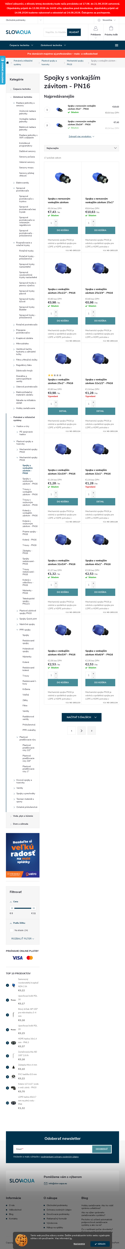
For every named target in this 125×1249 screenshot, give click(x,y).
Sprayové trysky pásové (26, 292)
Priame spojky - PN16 (30, 533)
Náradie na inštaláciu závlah (26, 401)
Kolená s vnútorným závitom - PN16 (30, 524)
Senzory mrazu (26, 167)
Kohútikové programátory (25, 144)
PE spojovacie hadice (26, 433)
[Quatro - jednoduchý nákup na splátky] (22, 855)
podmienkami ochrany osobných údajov (60, 1156)
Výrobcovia (52, 1223)
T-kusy (26, 675)
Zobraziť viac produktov (80, 136)
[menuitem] (21, 45)
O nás (12, 1205)
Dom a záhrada (20, 823)
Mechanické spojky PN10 (28, 450)
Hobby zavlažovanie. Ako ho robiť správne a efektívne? (97, 1207)
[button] (56, 221)
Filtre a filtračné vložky (26, 359)
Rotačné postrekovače (26, 324)
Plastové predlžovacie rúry (28, 738)
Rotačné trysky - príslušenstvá (27, 257)
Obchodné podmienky (15, 20)
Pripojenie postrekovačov (23, 331)
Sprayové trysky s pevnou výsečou (27, 284)
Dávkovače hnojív (24, 370)
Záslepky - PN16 (27, 552)
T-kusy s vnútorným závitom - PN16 (30, 502)
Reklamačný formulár (57, 1219)
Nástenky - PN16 (28, 592)
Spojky (26, 635)
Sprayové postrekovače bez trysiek (27, 209)
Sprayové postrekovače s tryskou (26, 199)
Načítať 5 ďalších (79, 717)
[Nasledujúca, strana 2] (81, 730)
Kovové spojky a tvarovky (24, 781)
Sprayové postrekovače (22, 189)
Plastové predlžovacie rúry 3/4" (28, 758)
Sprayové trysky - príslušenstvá (27, 316)
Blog (11, 1214)
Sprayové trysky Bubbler (26, 308)
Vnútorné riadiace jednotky (27, 112)
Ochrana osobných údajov (59, 1210)
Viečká (26, 694)
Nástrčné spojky (27, 624)
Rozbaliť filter (21, 938)
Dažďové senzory (27, 151)
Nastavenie (79, 1243)
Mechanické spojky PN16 (28, 459)
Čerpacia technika (22, 89)
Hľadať (74, 32)
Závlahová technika (22, 97)
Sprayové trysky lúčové (26, 300)
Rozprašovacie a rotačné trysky (24, 244)
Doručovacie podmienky (58, 1214)
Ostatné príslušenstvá (26, 807)
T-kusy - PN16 (29, 545)
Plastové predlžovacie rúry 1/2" (28, 748)
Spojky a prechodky (25, 793)
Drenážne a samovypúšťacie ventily (23, 379)
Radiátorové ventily (28, 718)
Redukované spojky (28, 642)
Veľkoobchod (15, 1210)
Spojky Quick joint (28, 618)
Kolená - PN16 (29, 539)
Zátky (25, 700)
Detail (63, 411)
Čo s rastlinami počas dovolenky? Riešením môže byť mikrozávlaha (97, 1231)
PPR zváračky (29, 730)
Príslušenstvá (29, 724)
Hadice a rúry (22, 426)
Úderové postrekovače (26, 386)
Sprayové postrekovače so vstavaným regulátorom (27, 221)
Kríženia (26, 689)
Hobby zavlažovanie (25, 408)
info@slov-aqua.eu (58, 1183)
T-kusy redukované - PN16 (29, 572)
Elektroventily (22, 182)
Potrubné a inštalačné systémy (24, 419)
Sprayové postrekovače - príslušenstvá (26, 233)
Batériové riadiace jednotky (27, 128)
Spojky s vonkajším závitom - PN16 (28, 469)
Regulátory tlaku (24, 365)
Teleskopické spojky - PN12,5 (28, 601)
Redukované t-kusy (30, 682)
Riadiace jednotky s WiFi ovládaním (28, 136)
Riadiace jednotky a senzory (25, 104)
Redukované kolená (28, 669)
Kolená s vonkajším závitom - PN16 (30, 513)
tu (71, 1238)
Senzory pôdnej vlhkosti (26, 174)
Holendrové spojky (28, 650)
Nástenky (27, 656)
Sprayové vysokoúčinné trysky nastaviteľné (28, 275)
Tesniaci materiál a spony (25, 800)
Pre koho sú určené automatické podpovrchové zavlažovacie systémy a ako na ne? (96, 1222)
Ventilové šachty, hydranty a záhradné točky (26, 352)
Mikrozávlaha (22, 343)
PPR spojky (25, 629)
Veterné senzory (27, 162)
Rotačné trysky (26, 250)
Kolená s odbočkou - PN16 (28, 582)
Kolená (26, 662)
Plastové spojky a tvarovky (24, 442)
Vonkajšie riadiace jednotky (27, 120)
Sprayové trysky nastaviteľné (26, 265)
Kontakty (13, 1219)
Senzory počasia (27, 156)
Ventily (26, 711)
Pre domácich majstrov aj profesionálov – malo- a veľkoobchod (62, 53)
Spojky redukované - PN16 (29, 561)
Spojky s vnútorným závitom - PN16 (30, 481)
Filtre (25, 705)
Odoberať (102, 1149)
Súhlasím (101, 1243)
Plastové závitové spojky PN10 (28, 612)
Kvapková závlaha (24, 338)
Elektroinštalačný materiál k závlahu (24, 393)
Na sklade (21, 930)
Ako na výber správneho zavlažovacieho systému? (93, 1214)
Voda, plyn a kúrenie (23, 816)
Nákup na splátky (55, 1227)
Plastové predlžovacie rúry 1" (28, 769)
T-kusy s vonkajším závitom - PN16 (30, 492)
